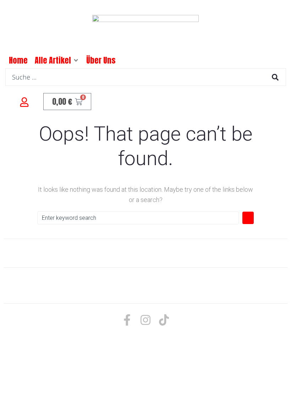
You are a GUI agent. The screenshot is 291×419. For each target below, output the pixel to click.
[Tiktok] (164, 320)
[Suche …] (145, 77)
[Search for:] (138, 217)
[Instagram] (145, 320)
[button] (76, 60)
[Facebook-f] (127, 320)
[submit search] (275, 77)
